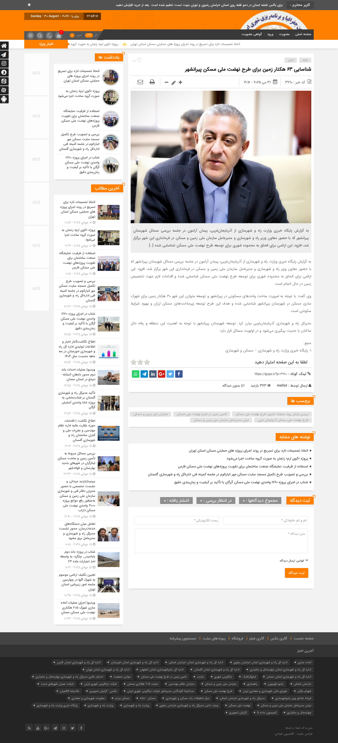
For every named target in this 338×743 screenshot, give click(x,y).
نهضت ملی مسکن (239, 705)
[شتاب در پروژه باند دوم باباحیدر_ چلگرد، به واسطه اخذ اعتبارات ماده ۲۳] (88, 559)
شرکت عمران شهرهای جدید (57, 683)
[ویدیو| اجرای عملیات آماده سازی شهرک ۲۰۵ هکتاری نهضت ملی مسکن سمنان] (88, 610)
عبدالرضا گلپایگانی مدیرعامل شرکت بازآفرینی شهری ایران (160, 691)
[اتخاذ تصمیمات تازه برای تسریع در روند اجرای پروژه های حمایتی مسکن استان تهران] (88, 77)
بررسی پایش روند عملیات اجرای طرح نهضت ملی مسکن (272, 414)
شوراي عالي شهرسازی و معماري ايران (265, 691)
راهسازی (252, 683)
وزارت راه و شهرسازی (100, 705)
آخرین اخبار (305, 651)
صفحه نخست (303, 638)
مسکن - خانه (147, 698)
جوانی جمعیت (122, 676)
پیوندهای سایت (213, 638)
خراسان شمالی (302, 683)
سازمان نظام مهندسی (181, 683)
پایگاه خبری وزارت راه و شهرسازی (57, 705)
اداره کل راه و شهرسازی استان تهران (107, 669)
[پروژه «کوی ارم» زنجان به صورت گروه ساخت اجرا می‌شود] (88, 97)
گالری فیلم (256, 638)
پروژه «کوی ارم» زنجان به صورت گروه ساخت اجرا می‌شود (124, 44)
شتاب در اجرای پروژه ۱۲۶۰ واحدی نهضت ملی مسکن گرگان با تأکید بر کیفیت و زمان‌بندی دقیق (241, 482)
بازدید (200, 676)
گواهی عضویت (251, 34)
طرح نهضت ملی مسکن (218, 691)
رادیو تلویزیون (276, 683)
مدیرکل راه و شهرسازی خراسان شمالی (242, 698)
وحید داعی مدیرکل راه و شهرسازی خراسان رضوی (189, 705)
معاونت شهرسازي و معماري (88, 698)
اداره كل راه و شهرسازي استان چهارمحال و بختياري (280, 669)
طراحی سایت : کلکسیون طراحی (294, 733)
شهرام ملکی (304, 691)
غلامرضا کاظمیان (69, 691)
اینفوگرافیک (249, 676)
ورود (270, 34)
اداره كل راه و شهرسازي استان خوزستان (134, 662)
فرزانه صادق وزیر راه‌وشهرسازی (293, 698)
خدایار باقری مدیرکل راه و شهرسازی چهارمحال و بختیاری (69, 676)
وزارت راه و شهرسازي (136, 705)
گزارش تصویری (238, 712)
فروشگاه (237, 638)
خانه (305, 60)
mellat (282, 385)
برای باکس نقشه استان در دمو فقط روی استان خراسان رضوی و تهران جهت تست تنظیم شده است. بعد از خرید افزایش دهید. (199, 5)
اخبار (291, 60)
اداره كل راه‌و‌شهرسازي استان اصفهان (162, 669)
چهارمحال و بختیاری (299, 712)
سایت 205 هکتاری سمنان (142, 683)
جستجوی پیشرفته (182, 638)
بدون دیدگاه (231, 385)
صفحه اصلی (303, 34)
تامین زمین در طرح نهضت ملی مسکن (202, 414)
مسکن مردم (122, 698)
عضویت (284, 34)
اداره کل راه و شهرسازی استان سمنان (288, 676)
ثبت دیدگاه (297, 573)
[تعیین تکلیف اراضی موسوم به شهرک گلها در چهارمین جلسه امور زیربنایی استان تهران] (88, 585)
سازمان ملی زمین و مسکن (150, 414)
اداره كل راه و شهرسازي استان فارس (78, 662)
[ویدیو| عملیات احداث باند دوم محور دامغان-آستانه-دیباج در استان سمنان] (88, 377)
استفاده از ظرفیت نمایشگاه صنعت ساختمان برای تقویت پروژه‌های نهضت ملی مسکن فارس (243, 466)
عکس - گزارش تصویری (103, 691)
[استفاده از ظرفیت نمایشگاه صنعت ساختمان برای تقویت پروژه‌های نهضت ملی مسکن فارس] (88, 119)
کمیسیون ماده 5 (267, 712)
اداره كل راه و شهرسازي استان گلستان (217, 669)
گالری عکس (278, 638)
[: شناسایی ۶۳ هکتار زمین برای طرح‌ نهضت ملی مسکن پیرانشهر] (140, 82)
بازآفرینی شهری (223, 676)
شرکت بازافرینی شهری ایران (100, 683)
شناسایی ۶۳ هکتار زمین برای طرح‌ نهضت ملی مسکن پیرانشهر (248, 69)
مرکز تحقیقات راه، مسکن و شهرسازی (187, 698)
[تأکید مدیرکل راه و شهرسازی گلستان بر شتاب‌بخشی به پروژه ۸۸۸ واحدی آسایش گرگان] (88, 403)
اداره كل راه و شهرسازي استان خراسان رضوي (261, 662)
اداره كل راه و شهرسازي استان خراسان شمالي (196, 662)
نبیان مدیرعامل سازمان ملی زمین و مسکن (221, 420)
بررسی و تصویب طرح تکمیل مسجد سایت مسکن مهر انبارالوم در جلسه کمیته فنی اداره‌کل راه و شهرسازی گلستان (228, 474)
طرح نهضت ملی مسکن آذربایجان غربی (283, 420)
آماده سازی (304, 662)
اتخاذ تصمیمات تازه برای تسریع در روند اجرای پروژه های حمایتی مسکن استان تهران (228, 44)
